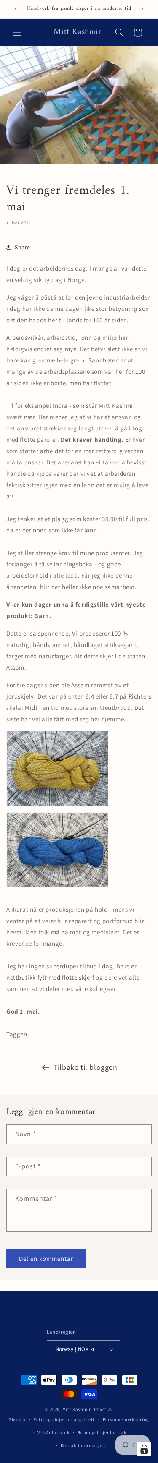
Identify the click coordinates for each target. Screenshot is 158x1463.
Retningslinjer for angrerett (64, 1419)
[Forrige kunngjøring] (15, 9)
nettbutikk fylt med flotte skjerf (50, 977)
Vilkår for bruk (53, 1432)
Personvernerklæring (126, 1419)
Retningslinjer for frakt (103, 1432)
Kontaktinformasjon (83, 1445)
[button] (17, 32)
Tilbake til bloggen (85, 1067)
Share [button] (22, 247)
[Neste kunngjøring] (142, 9)
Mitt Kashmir (76, 1409)
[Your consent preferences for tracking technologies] (144, 1449)
